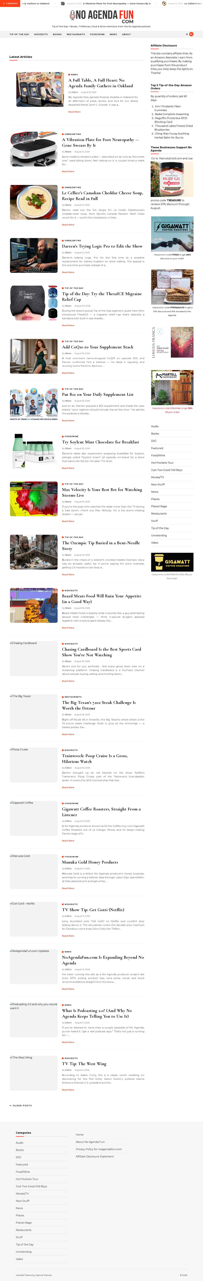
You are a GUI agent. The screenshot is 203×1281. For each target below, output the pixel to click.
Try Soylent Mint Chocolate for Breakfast (100, 442)
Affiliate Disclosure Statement (95, 1156)
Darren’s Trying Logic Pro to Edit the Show (102, 246)
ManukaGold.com (170, 158)
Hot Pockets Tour (162, 462)
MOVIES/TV (71, 590)
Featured (157, 448)
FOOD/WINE (72, 436)
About (126, 34)
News (113, 34)
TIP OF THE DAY (74, 288)
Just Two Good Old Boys (166, 470)
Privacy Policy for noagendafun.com (99, 1149)
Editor (75, 92)
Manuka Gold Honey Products (90, 862)
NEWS (74, 75)
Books (57, 34)
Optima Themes (43, 1275)
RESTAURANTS (73, 697)
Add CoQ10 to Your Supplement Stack (97, 347)
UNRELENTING (73, 134)
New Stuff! (158, 484)
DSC (154, 440)
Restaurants (76, 34)
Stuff (154, 520)
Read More (74, 111)
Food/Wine (97, 34)
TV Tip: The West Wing (84, 1063)
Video (154, 542)
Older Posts (22, 1105)
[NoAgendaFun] (101, 17)
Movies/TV (41, 34)
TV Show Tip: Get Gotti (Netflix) (93, 909)
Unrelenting (159, 535)
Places (155, 499)
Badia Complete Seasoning (172, 114)
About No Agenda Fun (90, 1141)
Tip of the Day (19, 34)
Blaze (68, 151)
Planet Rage (159, 506)
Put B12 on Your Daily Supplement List (98, 394)
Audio (155, 426)
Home (80, 1134)
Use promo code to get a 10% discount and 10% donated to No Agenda (172, 311)
